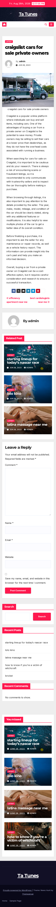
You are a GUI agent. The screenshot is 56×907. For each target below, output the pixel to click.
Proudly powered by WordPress (17, 890)
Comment (11, 465)
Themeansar (27, 894)
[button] (46, 24)
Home (4, 901)
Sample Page (15, 901)
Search (9, 606)
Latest (9, 41)
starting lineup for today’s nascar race (23, 361)
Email (9, 540)
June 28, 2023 (17, 749)
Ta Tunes (28, 14)
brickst (9, 675)
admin (22, 61)
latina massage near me (27, 424)
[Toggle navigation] (51, 24)
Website (9, 557)
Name (9, 523)
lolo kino (14, 394)
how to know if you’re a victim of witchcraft (27, 838)
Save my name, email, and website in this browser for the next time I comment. (27, 580)
